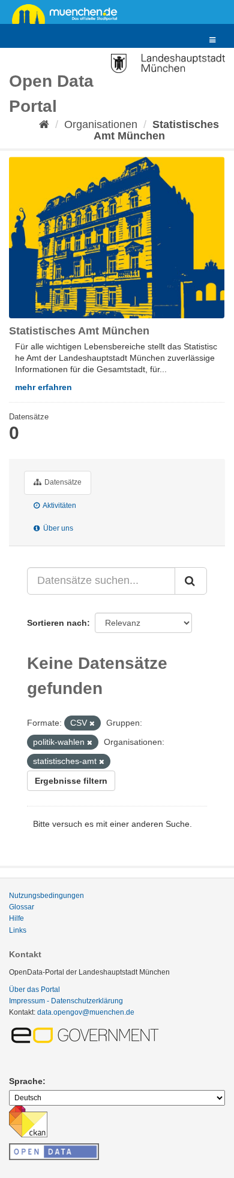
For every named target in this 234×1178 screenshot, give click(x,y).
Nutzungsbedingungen (46, 895)
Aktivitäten (58, 505)
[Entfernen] (92, 723)
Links (17, 930)
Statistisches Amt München (157, 130)
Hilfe (16, 918)
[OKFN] (54, 1148)
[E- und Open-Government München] (87, 1034)
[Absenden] (191, 581)
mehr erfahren (43, 387)
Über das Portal (34, 989)
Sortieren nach (57, 623)
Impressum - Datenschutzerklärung (66, 1001)
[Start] (44, 124)
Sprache (26, 1081)
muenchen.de (69, 13)
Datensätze (62, 482)
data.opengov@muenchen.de (85, 1012)
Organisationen (100, 124)
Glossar (21, 907)
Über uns (57, 528)
